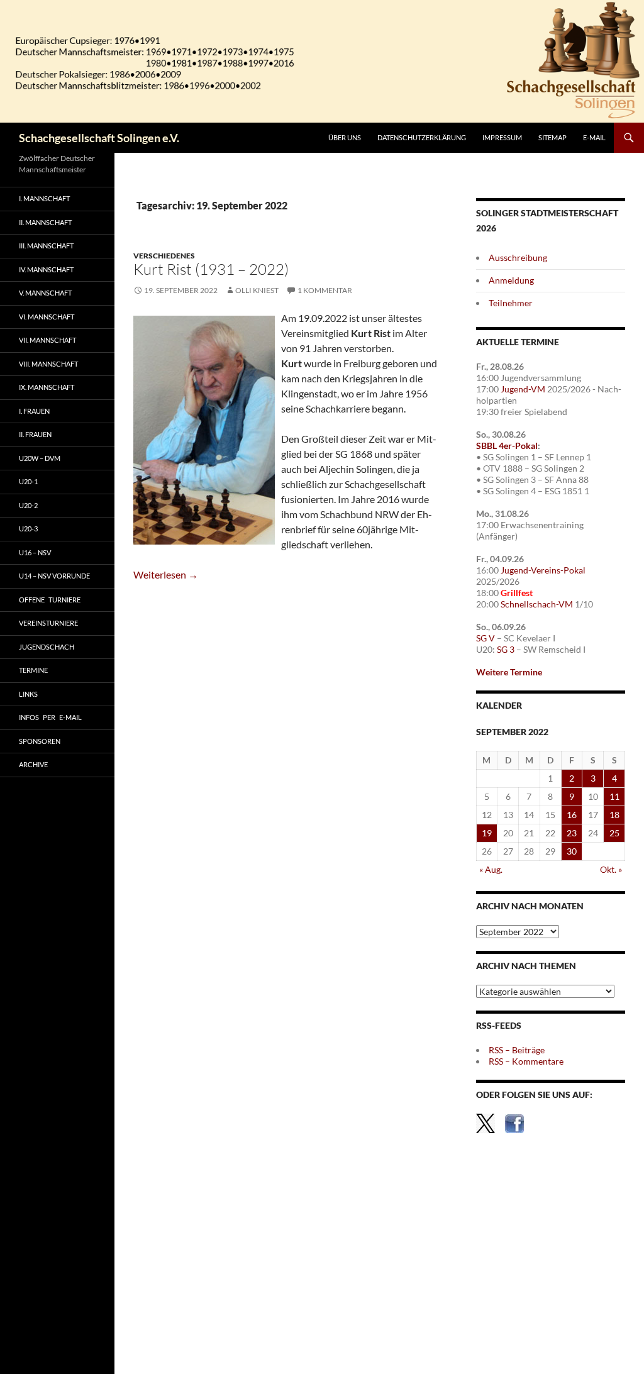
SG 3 (505, 649)
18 (614, 814)
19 (487, 833)
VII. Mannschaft (47, 340)
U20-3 (28, 528)
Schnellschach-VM (537, 604)
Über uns (344, 137)
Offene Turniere (49, 600)
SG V (485, 638)
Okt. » (611, 869)
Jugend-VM (523, 389)
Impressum (502, 137)
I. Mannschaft (44, 198)
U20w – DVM (39, 458)
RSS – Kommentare (526, 1061)
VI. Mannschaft (46, 317)
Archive (33, 764)
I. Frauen (34, 411)
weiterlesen (165, 574)
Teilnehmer (511, 302)
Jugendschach (46, 647)
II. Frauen (35, 434)
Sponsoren (39, 741)
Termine (33, 670)
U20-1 (28, 481)
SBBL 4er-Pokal (507, 445)
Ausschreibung (518, 257)
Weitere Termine (509, 672)
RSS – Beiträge (517, 1049)
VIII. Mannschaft (48, 364)
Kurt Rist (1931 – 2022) (211, 269)
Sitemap (552, 137)
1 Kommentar (324, 290)
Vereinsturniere (48, 623)
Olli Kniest (257, 290)
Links (28, 694)
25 (614, 833)
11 (614, 796)
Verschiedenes (164, 255)
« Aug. (490, 869)
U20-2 (28, 505)
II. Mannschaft (45, 222)
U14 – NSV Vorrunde (54, 576)
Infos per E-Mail (50, 717)
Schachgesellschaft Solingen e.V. (99, 138)
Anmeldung (511, 280)
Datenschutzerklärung (421, 137)
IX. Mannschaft (46, 387)
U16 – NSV (35, 552)
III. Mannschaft (46, 245)
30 (572, 851)
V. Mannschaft (45, 293)
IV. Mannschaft (46, 269)
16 (572, 814)
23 (572, 833)
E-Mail (594, 137)
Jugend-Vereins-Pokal (543, 570)
